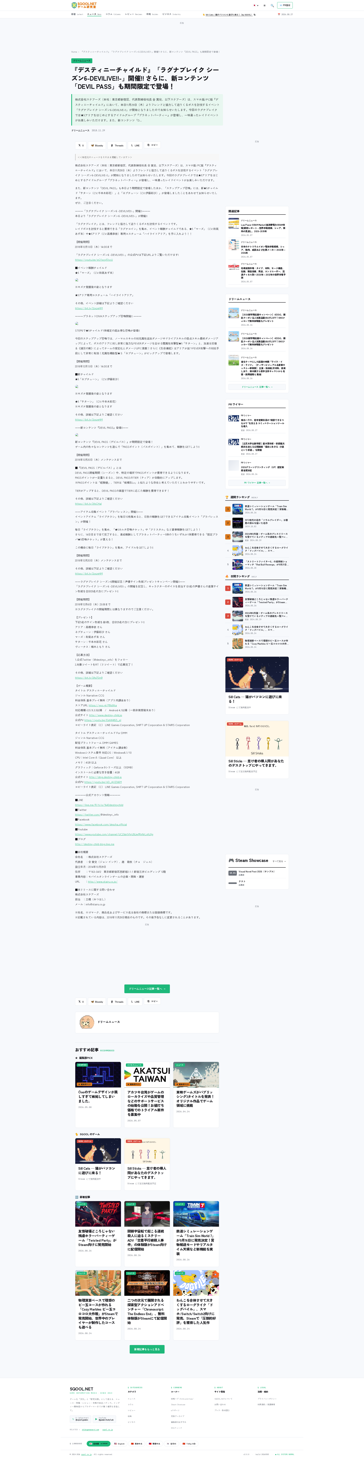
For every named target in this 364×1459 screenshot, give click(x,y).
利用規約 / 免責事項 (266, 1404)
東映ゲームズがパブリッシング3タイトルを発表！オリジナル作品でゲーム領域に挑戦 (195, 1099)
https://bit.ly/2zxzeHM (89, 308)
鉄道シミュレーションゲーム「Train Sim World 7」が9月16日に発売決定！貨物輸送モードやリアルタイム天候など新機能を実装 (195, 1242)
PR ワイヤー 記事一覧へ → (257, 482)
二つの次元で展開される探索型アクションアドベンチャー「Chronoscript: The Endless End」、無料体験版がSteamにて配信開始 (147, 1311)
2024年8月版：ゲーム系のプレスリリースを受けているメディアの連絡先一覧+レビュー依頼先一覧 (266, 535)
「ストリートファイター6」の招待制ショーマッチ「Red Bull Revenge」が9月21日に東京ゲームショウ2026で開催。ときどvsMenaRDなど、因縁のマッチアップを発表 (267, 563)
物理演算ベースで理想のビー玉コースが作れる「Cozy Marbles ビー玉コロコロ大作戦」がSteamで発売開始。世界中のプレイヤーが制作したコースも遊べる (98, 1313)
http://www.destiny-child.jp (105, 715)
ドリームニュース (81, 60)
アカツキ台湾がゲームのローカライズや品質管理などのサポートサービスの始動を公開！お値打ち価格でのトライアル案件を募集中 (145, 1103)
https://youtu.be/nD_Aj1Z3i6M (103, 782)
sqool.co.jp (107, 1430)
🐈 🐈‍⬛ (229, 14)
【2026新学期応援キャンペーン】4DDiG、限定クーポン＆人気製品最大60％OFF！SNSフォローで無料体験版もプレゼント (263, 317)
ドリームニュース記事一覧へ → (147, 988)
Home (74, 51)
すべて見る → (279, 861)
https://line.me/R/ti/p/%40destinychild (99, 805)
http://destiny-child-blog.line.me (94, 844)
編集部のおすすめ (178, 1422)
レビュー (131, 1410)
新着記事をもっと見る (147, 1349)
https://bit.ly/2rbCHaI (88, 503)
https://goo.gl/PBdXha (103, 705)
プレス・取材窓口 (222, 1410)
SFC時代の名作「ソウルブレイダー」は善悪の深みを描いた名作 (266, 521)
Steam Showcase (178, 1404)
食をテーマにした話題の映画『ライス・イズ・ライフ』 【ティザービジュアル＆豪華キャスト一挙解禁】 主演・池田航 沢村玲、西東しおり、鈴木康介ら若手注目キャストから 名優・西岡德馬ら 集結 (263, 368)
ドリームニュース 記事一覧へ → (257, 387)
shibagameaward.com (90, 1430)
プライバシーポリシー (267, 1398)
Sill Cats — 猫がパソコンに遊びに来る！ (96, 1170)
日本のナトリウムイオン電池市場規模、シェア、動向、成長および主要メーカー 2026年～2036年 (263, 249)
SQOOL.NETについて (223, 1398)
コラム (130, 1404)
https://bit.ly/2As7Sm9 (89, 677)
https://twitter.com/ (87, 814)
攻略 (130, 1416)
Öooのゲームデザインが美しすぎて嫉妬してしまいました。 (98, 1096)
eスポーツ (175, 1410)
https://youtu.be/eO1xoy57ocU (94, 260)
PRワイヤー (246, 415)
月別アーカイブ (177, 1416)
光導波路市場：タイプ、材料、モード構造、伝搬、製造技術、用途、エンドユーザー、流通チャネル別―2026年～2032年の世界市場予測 (263, 272)
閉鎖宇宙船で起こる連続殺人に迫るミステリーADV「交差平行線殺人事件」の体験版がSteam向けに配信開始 (147, 1240)
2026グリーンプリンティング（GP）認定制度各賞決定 (262, 468)
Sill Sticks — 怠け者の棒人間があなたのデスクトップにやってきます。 (146, 1173)
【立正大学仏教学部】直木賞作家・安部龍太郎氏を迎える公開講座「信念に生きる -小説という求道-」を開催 (263, 446)
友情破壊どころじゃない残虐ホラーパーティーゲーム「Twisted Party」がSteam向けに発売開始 (97, 1238)
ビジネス (131, 1422)
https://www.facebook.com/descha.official (101, 824)
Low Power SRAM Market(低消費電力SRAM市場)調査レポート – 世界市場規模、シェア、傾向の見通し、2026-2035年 (263, 228)
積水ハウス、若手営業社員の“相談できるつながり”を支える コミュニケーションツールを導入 (262, 423)
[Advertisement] (182, 33)
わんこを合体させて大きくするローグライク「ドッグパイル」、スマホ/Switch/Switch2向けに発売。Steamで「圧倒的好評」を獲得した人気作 (196, 1311)
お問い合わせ (220, 1404)
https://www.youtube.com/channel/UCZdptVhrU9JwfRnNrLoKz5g (114, 834)
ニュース (131, 1398)
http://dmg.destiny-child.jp (105, 777)
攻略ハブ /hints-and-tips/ (182, 1398)
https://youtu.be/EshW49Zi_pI (102, 720)
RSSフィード (176, 1427)
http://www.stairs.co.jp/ (103, 881)
